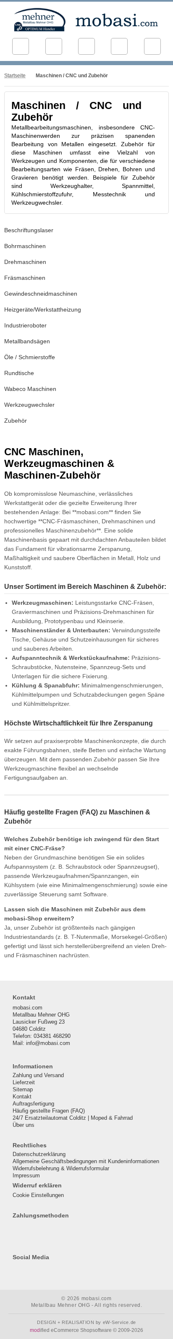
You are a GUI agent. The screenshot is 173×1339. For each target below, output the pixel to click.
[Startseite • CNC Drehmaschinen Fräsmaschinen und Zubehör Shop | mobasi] (86, 19)
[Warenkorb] (119, 46)
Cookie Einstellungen (38, 1195)
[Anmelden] (86, 46)
